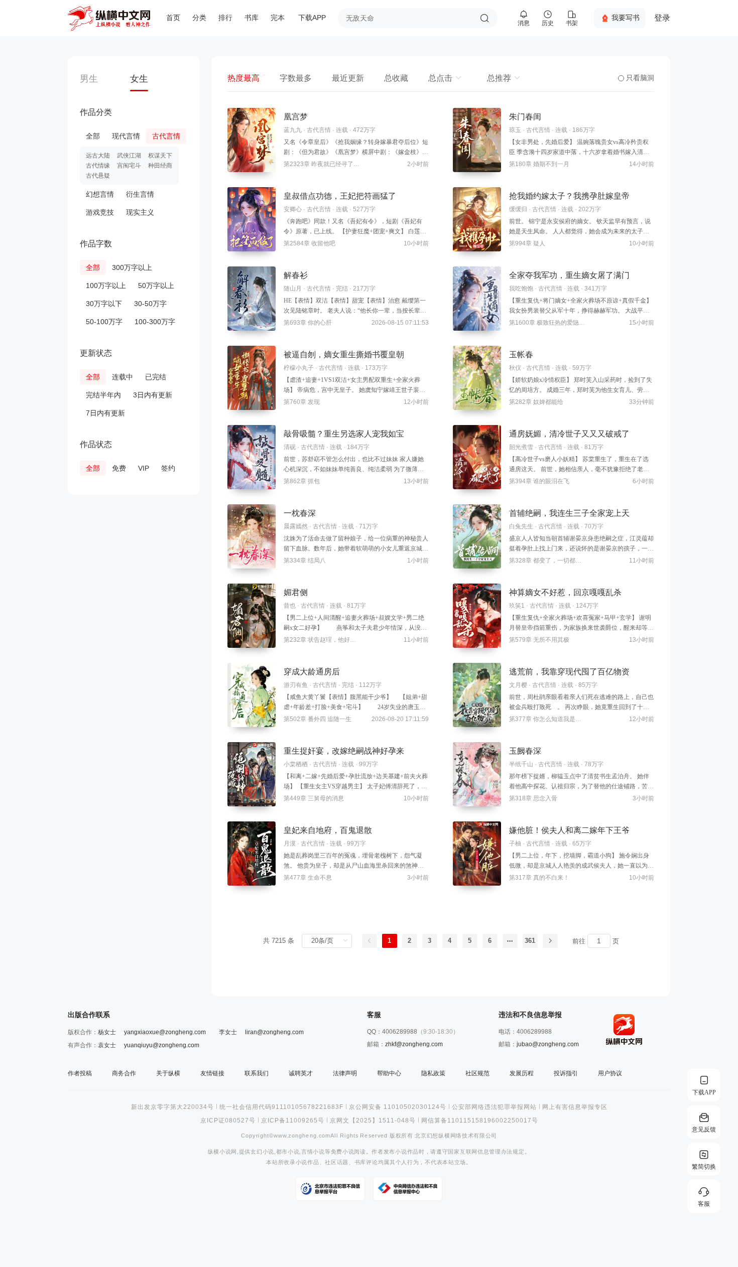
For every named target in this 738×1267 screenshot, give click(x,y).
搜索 (484, 18)
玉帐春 (521, 354)
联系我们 (256, 1073)
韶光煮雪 (521, 447)
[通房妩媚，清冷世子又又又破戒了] (477, 457)
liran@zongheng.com (274, 1032)
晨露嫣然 (296, 526)
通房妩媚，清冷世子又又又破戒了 (569, 434)
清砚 (290, 447)
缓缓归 (518, 209)
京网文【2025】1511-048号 (373, 1120)
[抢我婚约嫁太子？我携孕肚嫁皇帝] (477, 219)
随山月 (293, 288)
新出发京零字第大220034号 (172, 1106)
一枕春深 (300, 513)
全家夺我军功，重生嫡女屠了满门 (569, 275)
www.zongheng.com (302, 1136)
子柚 (515, 843)
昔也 (290, 605)
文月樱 (518, 684)
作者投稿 (80, 1073)
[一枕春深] (251, 536)
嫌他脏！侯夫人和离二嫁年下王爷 (569, 830)
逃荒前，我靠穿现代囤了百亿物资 (569, 671)
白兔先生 (521, 526)
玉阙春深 (525, 751)
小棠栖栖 (296, 764)
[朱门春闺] (477, 140)
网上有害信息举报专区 (574, 1106)
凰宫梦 (296, 116)
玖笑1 (517, 605)
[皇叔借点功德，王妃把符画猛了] (251, 219)
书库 (251, 18)
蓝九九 (293, 129)
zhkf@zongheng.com (414, 1044)
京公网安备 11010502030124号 (397, 1106)
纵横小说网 (222, 1152)
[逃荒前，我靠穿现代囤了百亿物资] (477, 695)
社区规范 (477, 1073)
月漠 (290, 843)
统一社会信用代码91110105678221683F (281, 1106)
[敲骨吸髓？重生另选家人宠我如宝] (251, 457)
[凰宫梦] (251, 140)
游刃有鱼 (296, 684)
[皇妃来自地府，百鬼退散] (251, 853)
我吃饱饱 (521, 288)
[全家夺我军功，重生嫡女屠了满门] (477, 298)
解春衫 (296, 275)
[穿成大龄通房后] (251, 695)
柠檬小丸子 (299, 367)
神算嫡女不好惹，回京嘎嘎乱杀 (565, 592)
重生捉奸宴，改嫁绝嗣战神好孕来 (344, 751)
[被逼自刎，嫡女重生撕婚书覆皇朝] (251, 378)
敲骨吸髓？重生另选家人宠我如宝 (344, 434)
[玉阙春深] (477, 774)
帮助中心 (389, 1073)
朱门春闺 (525, 116)
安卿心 (293, 209)
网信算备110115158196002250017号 (479, 1120)
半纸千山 (521, 764)
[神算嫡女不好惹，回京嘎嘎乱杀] (477, 616)
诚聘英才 (301, 1073)
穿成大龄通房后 (312, 671)
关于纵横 (168, 1073)
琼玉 (515, 129)
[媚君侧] (251, 616)
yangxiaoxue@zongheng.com (165, 1032)
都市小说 (288, 1152)
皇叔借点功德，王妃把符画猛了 (340, 196)
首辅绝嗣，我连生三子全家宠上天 (569, 513)
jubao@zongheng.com (548, 1044)
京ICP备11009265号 (292, 1120)
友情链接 (212, 1073)
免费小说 (342, 1152)
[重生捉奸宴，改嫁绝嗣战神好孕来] (251, 774)
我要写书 (625, 18)
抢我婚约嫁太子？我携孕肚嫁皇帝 (569, 196)
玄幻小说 (262, 1152)
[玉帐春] (477, 378)
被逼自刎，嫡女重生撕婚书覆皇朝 (344, 354)
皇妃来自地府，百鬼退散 (328, 830)
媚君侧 (296, 592)
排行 (225, 18)
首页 (173, 18)
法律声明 (345, 1073)
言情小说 (313, 1152)
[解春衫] (251, 298)
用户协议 (610, 1073)
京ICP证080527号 (228, 1120)
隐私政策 (433, 1073)
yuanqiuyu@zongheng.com (161, 1045)
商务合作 (124, 1073)
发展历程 (522, 1073)
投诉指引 (566, 1073)
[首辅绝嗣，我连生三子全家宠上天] (477, 536)
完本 (278, 18)
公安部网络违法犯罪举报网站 (494, 1106)
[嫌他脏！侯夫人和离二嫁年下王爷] (477, 853)
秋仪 (515, 367)
